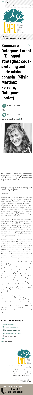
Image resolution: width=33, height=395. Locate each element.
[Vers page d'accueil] (13, 21)
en (12, 2)
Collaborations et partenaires (12, 333)
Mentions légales (7, 387)
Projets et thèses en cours (10, 327)
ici (20, 119)
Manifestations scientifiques (16, 38)
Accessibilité (18, 387)
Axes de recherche (8, 324)
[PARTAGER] (29, 44)
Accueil (5, 36)
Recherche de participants (10, 339)
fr (7, 2)
